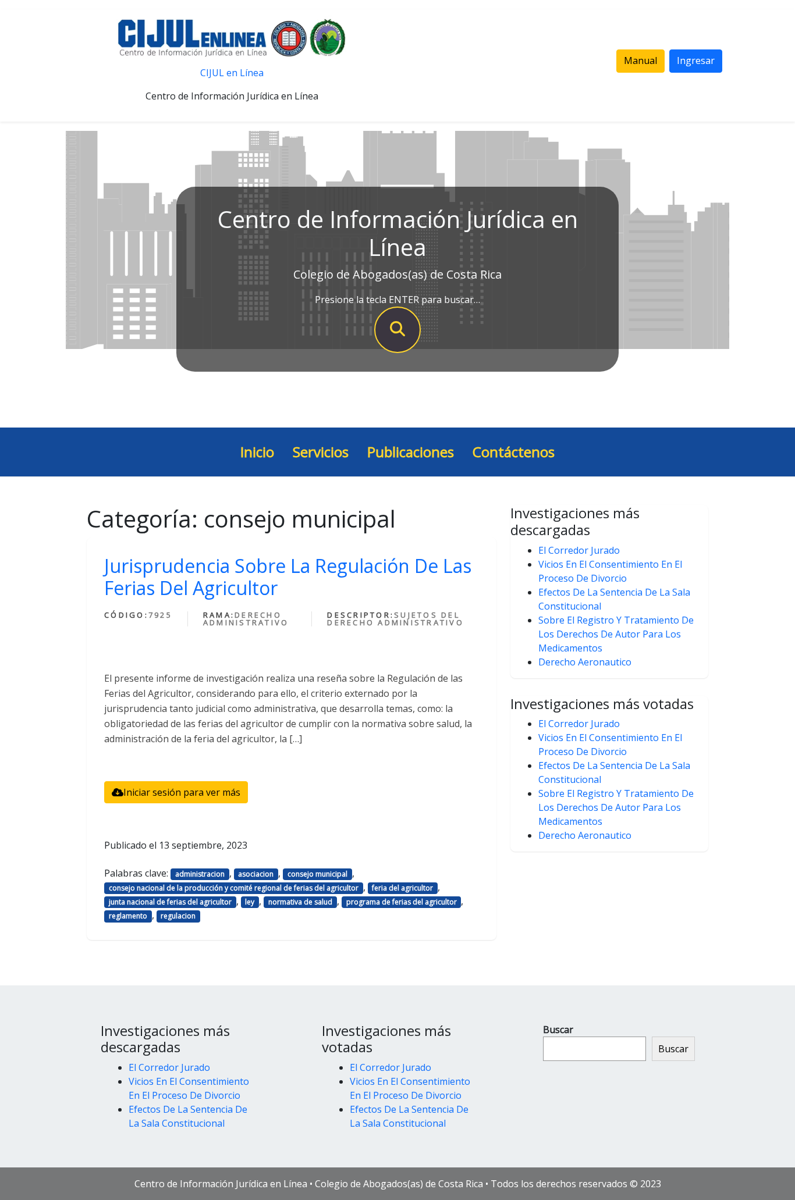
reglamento (128, 916)
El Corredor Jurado (579, 550)
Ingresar (696, 60)
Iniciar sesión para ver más (181, 792)
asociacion (256, 874)
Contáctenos (514, 451)
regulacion (178, 916)
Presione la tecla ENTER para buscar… (397, 299)
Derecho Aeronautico (584, 662)
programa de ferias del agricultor (401, 902)
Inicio (257, 451)
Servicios (321, 451)
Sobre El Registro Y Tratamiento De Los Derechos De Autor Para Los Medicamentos (616, 634)
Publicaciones (410, 451)
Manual (640, 60)
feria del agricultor (402, 888)
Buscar (558, 1029)
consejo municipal (317, 874)
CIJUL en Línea (232, 72)
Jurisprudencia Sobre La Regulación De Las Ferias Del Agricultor (287, 576)
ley (249, 902)
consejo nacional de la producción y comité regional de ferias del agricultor (234, 888)
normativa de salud (300, 902)
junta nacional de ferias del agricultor (170, 902)
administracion (200, 874)
